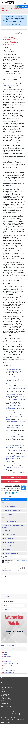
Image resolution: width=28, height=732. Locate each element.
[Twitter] (12, 714)
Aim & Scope (8, 514)
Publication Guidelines (6, 687)
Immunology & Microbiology (10, 665)
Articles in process (10, 534)
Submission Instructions (7, 685)
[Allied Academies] (7, 3)
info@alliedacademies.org (11, 707)
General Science (7, 661)
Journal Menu (6, 496)
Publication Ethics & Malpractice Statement (12, 526)
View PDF (9, 485)
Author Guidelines (10, 507)
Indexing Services (10, 546)
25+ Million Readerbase (14, 477)
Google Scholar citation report (9, 557)
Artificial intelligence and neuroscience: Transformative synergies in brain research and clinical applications (15, 394)
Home (2, 680)
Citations (7, 518)
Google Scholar (16, 376)
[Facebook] (8, 714)
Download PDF (18, 485)
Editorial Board (9, 503)
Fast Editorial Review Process (13, 510)
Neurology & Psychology (9, 670)
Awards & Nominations (14, 481)
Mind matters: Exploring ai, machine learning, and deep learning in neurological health (14, 436)
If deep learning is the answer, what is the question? (15, 467)
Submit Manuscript (10, 531)
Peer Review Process (10, 522)
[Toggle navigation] (25, 2)
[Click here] (14, 564)
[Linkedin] (15, 714)
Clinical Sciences (7, 656)
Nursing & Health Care (8, 672)
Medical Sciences (7, 668)
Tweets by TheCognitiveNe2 (8, 645)
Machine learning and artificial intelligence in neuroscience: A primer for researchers (15, 427)
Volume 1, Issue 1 (7, 609)
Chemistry (5, 652)
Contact (3, 689)
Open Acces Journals (6, 682)
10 (17, 332)
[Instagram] (19, 714)
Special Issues (9, 538)
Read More (6, 596)
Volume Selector (9, 542)
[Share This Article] (4, 493)
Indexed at (9, 376)
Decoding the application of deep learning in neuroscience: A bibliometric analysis (15, 369)
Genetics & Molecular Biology (10, 663)
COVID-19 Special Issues (11, 553)
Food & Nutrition (7, 659)
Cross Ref (22, 376)
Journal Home (6, 499)
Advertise (7, 549)
